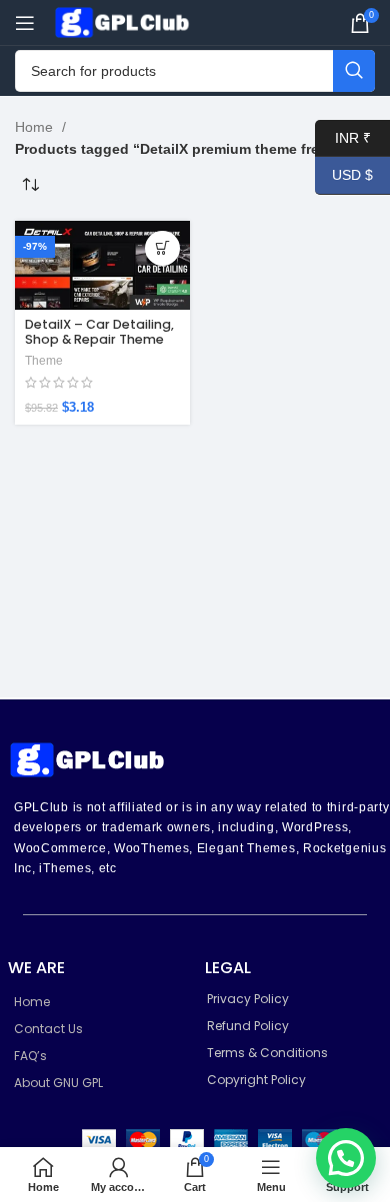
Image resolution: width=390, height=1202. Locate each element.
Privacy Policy (248, 998)
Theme (44, 361)
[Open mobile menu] (25, 23)
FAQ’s (30, 1055)
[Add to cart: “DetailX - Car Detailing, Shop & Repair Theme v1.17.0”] (162, 248)
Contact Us (48, 1028)
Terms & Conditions (267, 1052)
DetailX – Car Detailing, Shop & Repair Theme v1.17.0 (99, 339)
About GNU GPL (58, 1082)
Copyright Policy (256, 1079)
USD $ (344, 175)
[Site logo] (125, 21)
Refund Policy (248, 1025)
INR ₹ (343, 137)
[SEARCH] (354, 71)
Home (36, 127)
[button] (346, 1158)
